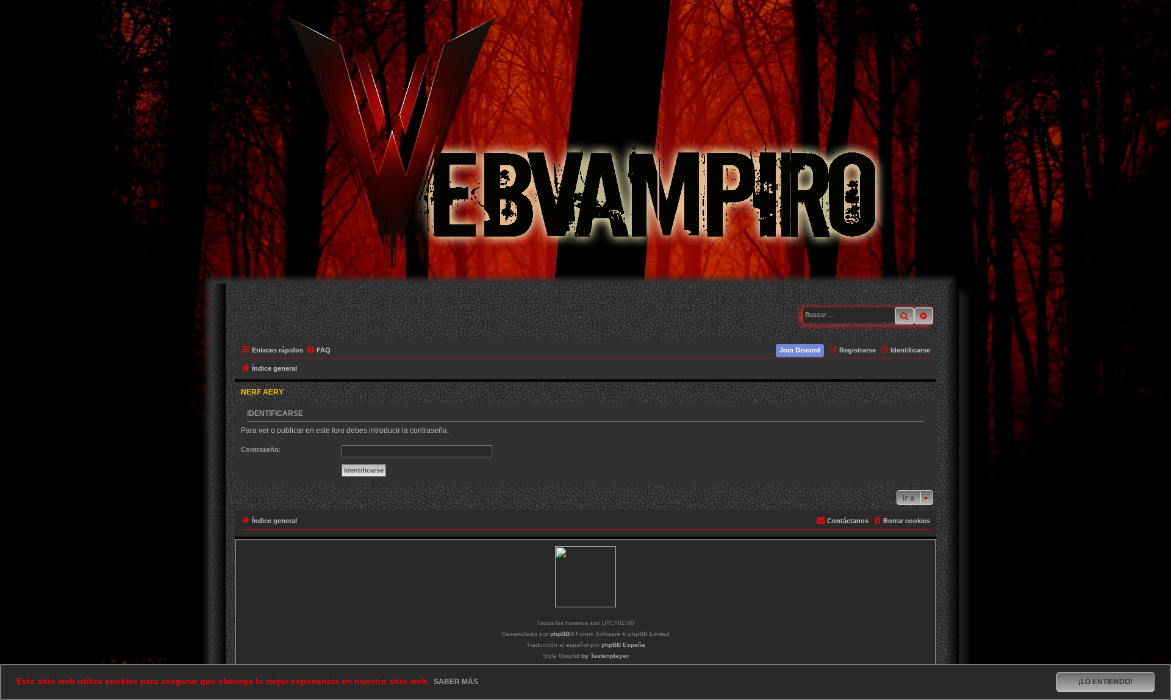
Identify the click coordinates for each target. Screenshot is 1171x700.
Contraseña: (261, 449)
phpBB (560, 633)
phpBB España (623, 644)
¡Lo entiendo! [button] (1105, 681)
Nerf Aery (262, 392)
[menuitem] (318, 350)
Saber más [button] (456, 681)
